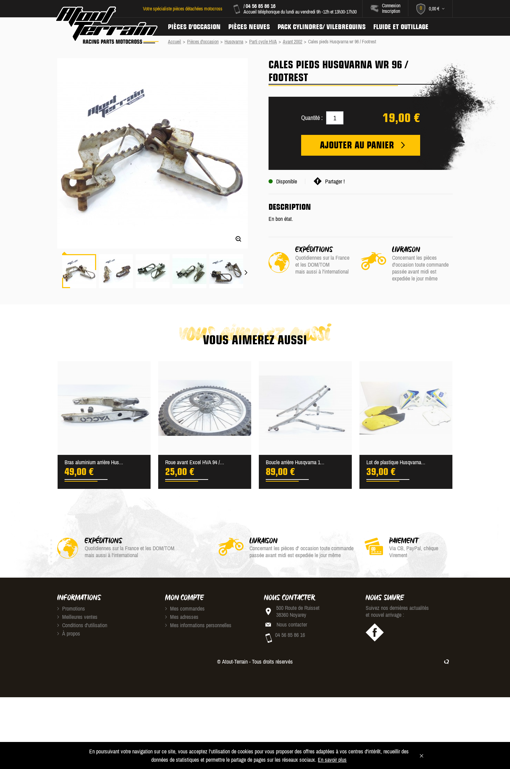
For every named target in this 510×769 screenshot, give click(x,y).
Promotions (73, 608)
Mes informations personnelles (200, 625)
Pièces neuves (249, 27)
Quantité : (312, 117)
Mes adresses (183, 617)
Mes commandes (187, 608)
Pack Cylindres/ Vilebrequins (322, 27)
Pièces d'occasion (194, 27)
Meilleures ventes (79, 617)
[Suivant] (246, 268)
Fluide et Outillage (400, 27)
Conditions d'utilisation (84, 625)
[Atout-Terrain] (106, 25)
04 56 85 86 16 (260, 6)
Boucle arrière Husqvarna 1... (295, 462)
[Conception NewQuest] (446, 661)
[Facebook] (375, 632)
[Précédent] (58, 243)
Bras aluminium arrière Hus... (94, 462)
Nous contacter (292, 624)
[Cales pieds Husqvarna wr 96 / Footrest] (79, 271)
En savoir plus (332, 760)
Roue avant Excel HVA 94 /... (194, 462)
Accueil (174, 41)
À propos (70, 633)
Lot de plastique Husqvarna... (395, 462)
